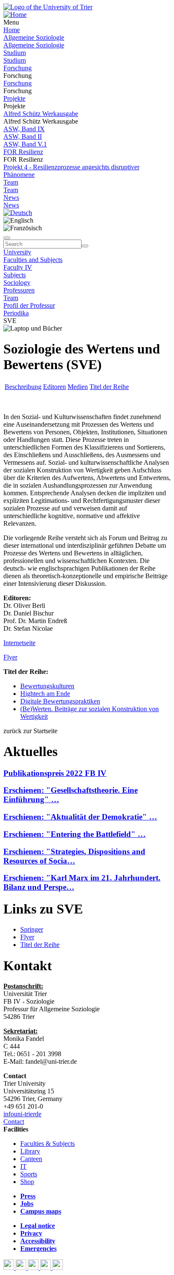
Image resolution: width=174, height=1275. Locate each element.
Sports (28, 1174)
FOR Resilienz (23, 151)
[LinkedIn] (57, 1267)
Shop (27, 1181)
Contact (13, 1121)
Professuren (19, 290)
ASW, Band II (22, 136)
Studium (14, 52)
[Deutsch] (17, 212)
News (11, 197)
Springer (31, 929)
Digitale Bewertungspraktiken (60, 701)
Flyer (10, 657)
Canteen (31, 1158)
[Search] (85, 246)
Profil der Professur (29, 305)
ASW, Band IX (24, 128)
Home (11, 29)
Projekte (14, 98)
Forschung (17, 68)
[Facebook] (9, 1267)
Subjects (14, 275)
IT (23, 1166)
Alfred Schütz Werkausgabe (40, 113)
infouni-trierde (22, 1114)
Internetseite (19, 642)
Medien (78, 386)
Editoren (54, 386)
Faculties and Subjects (33, 259)
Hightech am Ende (45, 693)
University (17, 252)
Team (10, 182)
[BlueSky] (22, 1267)
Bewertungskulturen (47, 686)
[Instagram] (46, 1267)
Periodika (16, 313)
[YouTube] (34, 1267)
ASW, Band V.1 (25, 144)
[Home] (15, 14)
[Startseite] (47, 7)
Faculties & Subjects (47, 1143)
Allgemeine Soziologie (33, 37)
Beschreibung (23, 386)
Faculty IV (17, 267)
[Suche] (6, 238)
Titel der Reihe (109, 386)
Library (30, 1151)
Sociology (16, 282)
